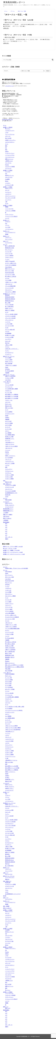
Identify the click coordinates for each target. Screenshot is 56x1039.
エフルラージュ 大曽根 (10, 485)
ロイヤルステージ (9, 352)
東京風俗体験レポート (8, 508)
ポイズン (7, 630)
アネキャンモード (9, 257)
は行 (6, 533)
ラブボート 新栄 (9, 476)
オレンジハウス (8, 874)
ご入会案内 (5, 512)
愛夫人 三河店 (8, 653)
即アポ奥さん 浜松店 (10, 643)
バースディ (7, 183)
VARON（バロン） (9, 788)
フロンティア (8, 459)
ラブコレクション (9, 471)
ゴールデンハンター (9, 413)
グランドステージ (9, 320)
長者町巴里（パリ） (9, 438)
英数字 (6, 538)
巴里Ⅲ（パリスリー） (10, 455)
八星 (6, 201)
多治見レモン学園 (9, 436)
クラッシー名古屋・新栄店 (11, 314)
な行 (6, 531)
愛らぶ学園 (7, 302)
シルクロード (8, 194)
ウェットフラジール (9, 134)
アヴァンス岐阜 (8, 359)
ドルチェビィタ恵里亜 (10, 210)
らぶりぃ (7, 350)
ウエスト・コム (8, 400)
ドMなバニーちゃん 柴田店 (11, 446)
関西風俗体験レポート (8, 510)
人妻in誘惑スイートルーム (11, 760)
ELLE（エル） (8, 404)
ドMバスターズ (8, 284)
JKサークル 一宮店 (10, 22)
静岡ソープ (5, 1006)
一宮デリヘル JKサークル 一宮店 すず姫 (17, 35)
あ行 (6, 523)
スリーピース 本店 (9, 325)
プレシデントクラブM (10, 197)
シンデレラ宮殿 (8, 323)
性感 (4, 480)
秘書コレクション (9, 159)
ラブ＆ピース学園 (9, 378)
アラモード (7, 221)
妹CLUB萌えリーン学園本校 (11, 394)
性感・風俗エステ (7, 483)
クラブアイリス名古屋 (10, 316)
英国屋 (6, 234)
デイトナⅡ (7, 440)
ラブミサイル (8, 168)
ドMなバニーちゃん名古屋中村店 (12, 729)
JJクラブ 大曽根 (9, 423)
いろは (6, 132)
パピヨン (7, 453)
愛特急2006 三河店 (9, 247)
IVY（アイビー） (9, 249)
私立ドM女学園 (8, 363)
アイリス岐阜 (8, 357)
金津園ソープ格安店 (7, 127)
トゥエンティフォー (9, 153)
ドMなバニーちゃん (9, 444)
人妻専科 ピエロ (9, 161)
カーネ (6, 312)
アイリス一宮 (8, 251)
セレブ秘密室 (8, 432)
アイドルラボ (8, 957)
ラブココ (7, 346)
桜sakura (7, 661)
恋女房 (6, 415)
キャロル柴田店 (8, 411)
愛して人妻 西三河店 (10, 246)
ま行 (6, 535)
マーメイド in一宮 (9, 288)
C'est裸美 (7, 929)
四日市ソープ (6, 236)
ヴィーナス (7, 171)
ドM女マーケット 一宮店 (11, 282)
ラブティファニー (9, 214)
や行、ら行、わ (8, 537)
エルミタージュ (8, 489)
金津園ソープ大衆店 (7, 170)
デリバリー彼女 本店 (10, 329)
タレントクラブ (8, 239)
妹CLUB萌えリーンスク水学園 (12, 768)
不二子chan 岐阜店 (9, 370)
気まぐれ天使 (8, 138)
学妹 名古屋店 (8, 499)
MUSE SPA (7, 494)
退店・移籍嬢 (6, 906)
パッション (7, 450)
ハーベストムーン (9, 229)
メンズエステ (6, 501)
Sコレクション (8, 582)
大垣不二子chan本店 (10, 261)
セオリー (7, 431)
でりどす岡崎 (8, 280)
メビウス (7, 465)
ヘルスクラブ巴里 (9, 741)
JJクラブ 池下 (8, 421)
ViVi (6, 173)
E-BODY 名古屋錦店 (9, 674)
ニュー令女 (7, 227)
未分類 (4, 895)
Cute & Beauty (8, 267)
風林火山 (7, 879)
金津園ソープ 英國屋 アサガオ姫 (11, 550)
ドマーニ (7, 225)
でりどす (7, 331)
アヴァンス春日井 (9, 255)
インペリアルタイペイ (10, 232)
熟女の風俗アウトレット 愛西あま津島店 (14, 666)
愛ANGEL (7, 295)
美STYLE (7, 343)
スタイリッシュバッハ (10, 195)
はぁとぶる (7, 341)
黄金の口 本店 (8, 406)
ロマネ (6, 203)
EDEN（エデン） (9, 308)
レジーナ (7, 218)
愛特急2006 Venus (9, 300)
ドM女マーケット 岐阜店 (11, 365)
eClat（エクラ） (9, 503)
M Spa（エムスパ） (9, 505)
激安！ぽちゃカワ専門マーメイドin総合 (14, 665)
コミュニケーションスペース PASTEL (14, 710)
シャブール (7, 321)
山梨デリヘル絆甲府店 (10, 376)
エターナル (7, 402)
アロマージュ (8, 605)
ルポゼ (6, 496)
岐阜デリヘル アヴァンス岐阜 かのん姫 (13, 546)
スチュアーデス (8, 177)
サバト (6, 144)
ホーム (4, 125)
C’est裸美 (7, 179)
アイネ (6, 597)
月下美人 (7, 777)
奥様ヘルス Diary (9, 407)
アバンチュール (8, 386)
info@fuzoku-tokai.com (7, 119)
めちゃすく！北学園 (9, 463)
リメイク (7, 636)
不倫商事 (7, 372)
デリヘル (5, 244)
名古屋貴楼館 (8, 333)
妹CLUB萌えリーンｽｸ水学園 (11, 396)
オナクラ (5, 498)
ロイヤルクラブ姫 (9, 185)
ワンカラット (8, 354)
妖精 (6, 467)
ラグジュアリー (8, 469)
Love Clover (8, 379)
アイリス (7, 383)
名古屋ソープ (6, 220)
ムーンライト (8, 199)
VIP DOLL (7, 369)
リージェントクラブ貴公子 (11, 216)
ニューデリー (8, 339)
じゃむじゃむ (8, 590)
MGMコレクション (9, 175)
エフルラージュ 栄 (9, 487)
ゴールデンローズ (9, 506)
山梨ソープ (5, 872)
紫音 (6, 145)
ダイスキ (7, 278)
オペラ (6, 409)
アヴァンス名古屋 (9, 304)
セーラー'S (7, 720)
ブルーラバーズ (8, 939)
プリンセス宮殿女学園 (10, 286)
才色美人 (7, 417)
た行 (6, 529)
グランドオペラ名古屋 (10, 318)
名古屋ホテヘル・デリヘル (9, 293)
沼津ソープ (5, 241)
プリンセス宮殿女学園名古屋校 (12, 628)
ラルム (6, 890)
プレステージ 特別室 (10, 166)
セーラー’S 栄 (8, 429)
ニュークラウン (8, 242)
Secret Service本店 (9, 272)
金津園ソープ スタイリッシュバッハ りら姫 (14, 554)
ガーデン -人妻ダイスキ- (10, 263)
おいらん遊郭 (8, 685)
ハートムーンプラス (9, 155)
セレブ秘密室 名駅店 (10, 434)
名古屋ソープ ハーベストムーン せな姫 (13, 552)
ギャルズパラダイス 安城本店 (12, 617)
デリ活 (6, 327)
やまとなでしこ (8, 289)
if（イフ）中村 (8, 392)
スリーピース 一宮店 (10, 274)
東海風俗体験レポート (14, 2)
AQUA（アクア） (9, 361)
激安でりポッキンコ (9, 268)
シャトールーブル (9, 208)
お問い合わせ (6, 516)
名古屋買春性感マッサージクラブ (12, 894)
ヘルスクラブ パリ (9, 461)
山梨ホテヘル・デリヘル (8, 374)
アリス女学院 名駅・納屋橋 (11, 388)
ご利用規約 (5, 520)
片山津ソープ (6, 231)
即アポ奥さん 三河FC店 (10, 276)
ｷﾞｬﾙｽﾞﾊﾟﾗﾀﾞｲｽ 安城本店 (10, 265)
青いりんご (7, 128)
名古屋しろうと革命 (9, 335)
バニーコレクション (9, 157)
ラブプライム (8, 473)
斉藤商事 (7, 419)
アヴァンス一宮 (8, 253)
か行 (6, 525)
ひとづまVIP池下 (9, 457)
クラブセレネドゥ (9, 823)
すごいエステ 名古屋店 (10, 491)
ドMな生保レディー (9, 442)
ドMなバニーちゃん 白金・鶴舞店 (13, 727)
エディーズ (7, 136)
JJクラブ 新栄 (8, 425)
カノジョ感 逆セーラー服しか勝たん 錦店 (14, 706)
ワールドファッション (10, 756)
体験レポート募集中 (7, 514)
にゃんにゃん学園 (9, 337)
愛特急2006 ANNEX (9, 297)
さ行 (6, 527)
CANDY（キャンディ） (10, 140)
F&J (6, 223)
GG (6, 147)
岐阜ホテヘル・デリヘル (8, 356)
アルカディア (8, 390)
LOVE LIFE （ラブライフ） (12, 348)
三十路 (6, 758)
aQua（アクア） (9, 188)
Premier (7, 164)
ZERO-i (7, 151)
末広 (6, 149)
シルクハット (8, 237)
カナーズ (7, 190)
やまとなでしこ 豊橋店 (10, 291)
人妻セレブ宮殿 (8, 344)
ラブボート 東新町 (9, 478)
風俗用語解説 (6, 522)
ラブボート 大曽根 (9, 474)
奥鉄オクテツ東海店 (9, 310)
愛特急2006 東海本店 (10, 298)
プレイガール (8, 162)
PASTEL (7, 452)
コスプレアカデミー (9, 142)
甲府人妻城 (7, 668)
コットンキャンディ (9, 877)
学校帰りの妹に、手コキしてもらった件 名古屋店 (16, 568)
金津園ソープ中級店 (7, 187)
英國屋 (6, 206)
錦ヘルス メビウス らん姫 (9, 548)
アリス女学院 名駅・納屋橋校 (12, 697)
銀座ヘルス (7, 1008)
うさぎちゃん (8, 588)
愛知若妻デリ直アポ (9, 657)
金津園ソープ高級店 (7, 205)
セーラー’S (7, 427)
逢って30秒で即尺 (9, 306)
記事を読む (6, 28)
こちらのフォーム (9, 85)
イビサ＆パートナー (9, 130)
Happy (6, 367)
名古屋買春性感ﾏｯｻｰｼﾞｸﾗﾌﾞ (11, 492)
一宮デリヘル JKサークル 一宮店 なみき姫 (18, 20)
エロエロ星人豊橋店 (9, 613)
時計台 (6, 181)
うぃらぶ (7, 259)
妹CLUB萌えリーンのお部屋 (11, 398)
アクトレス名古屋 (9, 384)
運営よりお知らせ (7, 518)
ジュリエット (8, 192)
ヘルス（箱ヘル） (7, 381)
